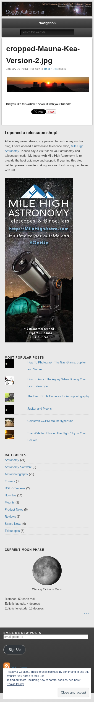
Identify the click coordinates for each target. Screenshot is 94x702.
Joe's (86, 613)
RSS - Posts (18, 668)
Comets (10, 481)
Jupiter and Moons (39, 408)
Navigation (47, 23)
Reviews (10, 516)
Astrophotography (16, 474)
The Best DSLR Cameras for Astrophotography (58, 396)
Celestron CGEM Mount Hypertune (50, 421)
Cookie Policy (15, 684)
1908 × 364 (51, 69)
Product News (14, 509)
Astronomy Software (18, 467)
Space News (13, 523)
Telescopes (12, 530)
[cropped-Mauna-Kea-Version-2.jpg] (47, 84)
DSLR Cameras (15, 488)
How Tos (10, 495)
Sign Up (15, 650)
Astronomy (12, 460)
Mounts (10, 502)
